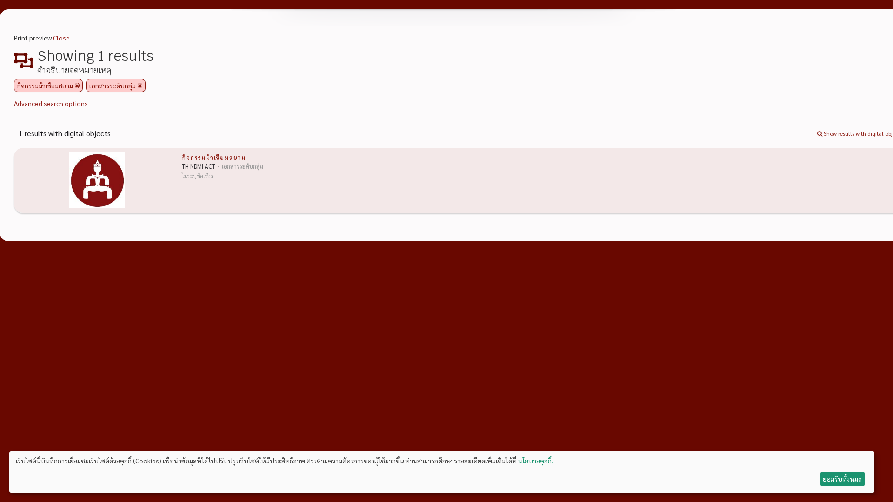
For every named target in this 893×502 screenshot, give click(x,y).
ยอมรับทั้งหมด (842, 479)
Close (61, 37)
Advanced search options (51, 103)
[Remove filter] (77, 85)
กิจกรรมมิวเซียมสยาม (214, 157)
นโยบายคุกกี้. (535, 460)
